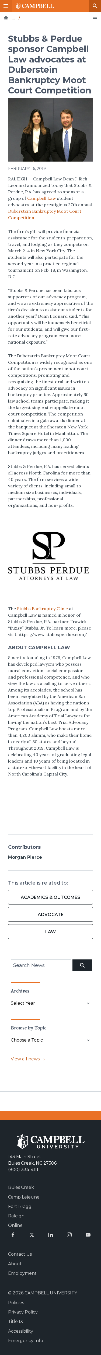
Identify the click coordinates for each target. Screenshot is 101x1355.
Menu (6, 6)
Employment (22, 1273)
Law (50, 931)
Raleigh (16, 1215)
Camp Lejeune (24, 1197)
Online (15, 1225)
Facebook (13, 1235)
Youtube (88, 1235)
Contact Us (20, 1254)
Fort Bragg (20, 1206)
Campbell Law (41, 198)
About (15, 1263)
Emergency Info (25, 1340)
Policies (16, 1302)
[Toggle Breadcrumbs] (95, 18)
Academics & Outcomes (50, 897)
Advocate (51, 914)
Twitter (32, 1235)
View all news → (28, 1058)
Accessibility (20, 1331)
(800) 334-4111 (23, 1169)
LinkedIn (50, 1235)
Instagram (69, 1235)
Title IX (15, 1321)
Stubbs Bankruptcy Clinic (42, 608)
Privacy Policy (23, 1312)
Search (95, 6)
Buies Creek (21, 1187)
